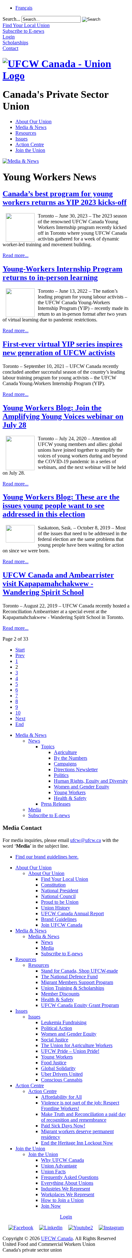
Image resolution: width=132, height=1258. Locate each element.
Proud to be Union (59, 902)
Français (23, 8)
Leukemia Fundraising (64, 1022)
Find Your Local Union (64, 879)
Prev (20, 655)
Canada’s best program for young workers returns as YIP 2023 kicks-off (65, 198)
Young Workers (70, 792)
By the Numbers (70, 758)
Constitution (53, 885)
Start (20, 649)
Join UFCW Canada (61, 925)
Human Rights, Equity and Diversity (91, 781)
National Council (58, 896)
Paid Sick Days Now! (63, 1125)
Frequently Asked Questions (69, 1177)
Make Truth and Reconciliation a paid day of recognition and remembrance (83, 1117)
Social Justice (54, 1039)
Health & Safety (70, 798)
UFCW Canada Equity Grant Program (80, 1005)
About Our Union (33, 121)
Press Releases (55, 804)
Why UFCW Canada (62, 1160)
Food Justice (53, 1062)
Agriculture (65, 752)
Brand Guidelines (59, 919)
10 (18, 712)
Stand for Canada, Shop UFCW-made (79, 971)
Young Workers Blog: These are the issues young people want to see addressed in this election (61, 505)
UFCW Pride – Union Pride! (70, 1051)
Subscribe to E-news (49, 815)
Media (34, 809)
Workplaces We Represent (67, 1194)
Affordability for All (61, 1097)
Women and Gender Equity (81, 786)
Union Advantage (59, 1165)
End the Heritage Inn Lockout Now (77, 1143)
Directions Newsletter (76, 769)
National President (59, 890)
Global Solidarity (58, 1068)
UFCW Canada (57, 1238)
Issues (21, 138)
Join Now (51, 1206)
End (19, 724)
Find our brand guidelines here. (46, 856)
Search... (11, 19)
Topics (47, 746)
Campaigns (65, 763)
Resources (25, 133)
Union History (55, 907)
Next (20, 718)
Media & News (30, 127)
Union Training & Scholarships (72, 988)
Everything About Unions (67, 1183)
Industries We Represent (65, 1188)
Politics (61, 775)
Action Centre (29, 144)
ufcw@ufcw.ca (85, 840)
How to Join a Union (62, 1200)
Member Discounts (60, 993)
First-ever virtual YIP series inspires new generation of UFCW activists (62, 348)
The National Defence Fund (69, 976)
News (34, 741)
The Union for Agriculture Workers (76, 1045)
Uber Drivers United (62, 1074)
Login (66, 1216)
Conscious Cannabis (61, 1079)
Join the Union (30, 150)
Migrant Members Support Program (77, 982)
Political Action (56, 1028)
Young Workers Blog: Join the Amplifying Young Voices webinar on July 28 (63, 416)
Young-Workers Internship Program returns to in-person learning (62, 273)
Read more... (16, 255)
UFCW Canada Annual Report (72, 913)
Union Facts (53, 1171)
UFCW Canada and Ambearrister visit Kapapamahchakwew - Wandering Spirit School (58, 583)
